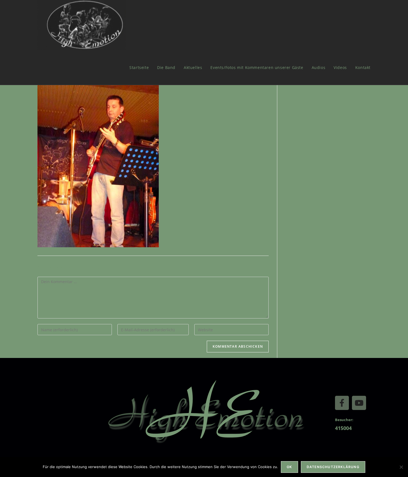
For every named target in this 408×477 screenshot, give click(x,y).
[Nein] (401, 467)
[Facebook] (342, 403)
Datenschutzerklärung (333, 467)
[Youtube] (359, 403)
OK (289, 467)
